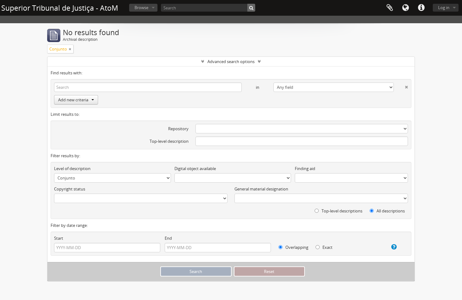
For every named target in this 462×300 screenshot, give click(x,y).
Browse (141, 7)
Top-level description (169, 141)
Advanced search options (231, 61)
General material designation (261, 189)
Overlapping (296, 247)
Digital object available (195, 168)
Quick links (421, 8)
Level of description (72, 168)
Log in (443, 7)
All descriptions (390, 211)
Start (58, 238)
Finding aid (305, 168)
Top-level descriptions (341, 211)
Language (405, 8)
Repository (178, 128)
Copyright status (69, 189)
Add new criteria (73, 100)
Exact (327, 247)
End (168, 238)
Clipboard (390, 8)
